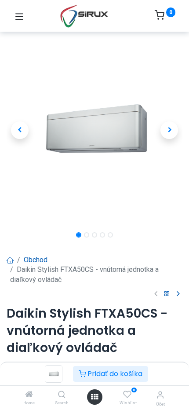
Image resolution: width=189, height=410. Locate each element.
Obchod (35, 260)
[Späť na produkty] (167, 294)
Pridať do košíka (114, 374)
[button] (20, 130)
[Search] (62, 395)
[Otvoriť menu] (94, 397)
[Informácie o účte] (160, 395)
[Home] (29, 395)
